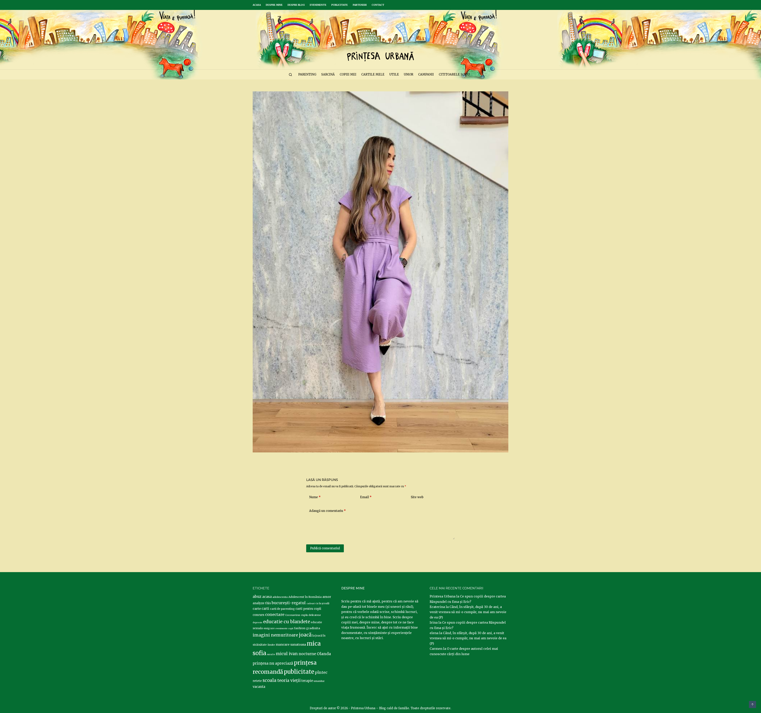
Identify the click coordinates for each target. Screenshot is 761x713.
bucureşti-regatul (289, 602)
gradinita (313, 628)
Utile (394, 74)
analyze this (262, 603)
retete (257, 681)
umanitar (319, 681)
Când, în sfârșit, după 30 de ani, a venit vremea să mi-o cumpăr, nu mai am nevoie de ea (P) (468, 612)
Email (366, 497)
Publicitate (339, 4)
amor (326, 597)
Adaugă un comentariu (327, 511)
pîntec (321, 672)
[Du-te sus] (752, 704)
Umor (408, 74)
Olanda (324, 653)
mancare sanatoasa (291, 644)
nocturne (307, 654)
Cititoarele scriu (454, 74)
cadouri (311, 603)
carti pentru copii (308, 609)
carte (257, 609)
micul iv (271, 654)
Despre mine (274, 4)
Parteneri (360, 4)
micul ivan (287, 653)
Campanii (426, 74)
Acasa (257, 4)
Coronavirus (292, 615)
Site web (417, 497)
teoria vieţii (289, 680)
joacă (305, 635)
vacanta (259, 687)
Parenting (307, 74)
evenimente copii (284, 628)
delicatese (315, 615)
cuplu (304, 614)
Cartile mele (372, 74)
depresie (257, 622)
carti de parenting (282, 609)
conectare (274, 614)
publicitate (299, 671)
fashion (299, 628)
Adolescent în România (305, 597)
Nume (315, 497)
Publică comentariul (325, 548)
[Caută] (290, 74)
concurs (258, 615)
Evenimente (318, 4)
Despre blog (296, 4)
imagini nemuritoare (275, 635)
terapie (307, 681)
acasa (267, 596)
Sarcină (328, 74)
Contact (378, 4)
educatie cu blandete (286, 621)
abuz (257, 596)
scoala (269, 680)
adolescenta (280, 596)
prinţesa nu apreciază (273, 663)
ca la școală (322, 603)
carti (265, 609)
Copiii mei (348, 74)
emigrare (269, 628)
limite (271, 644)
